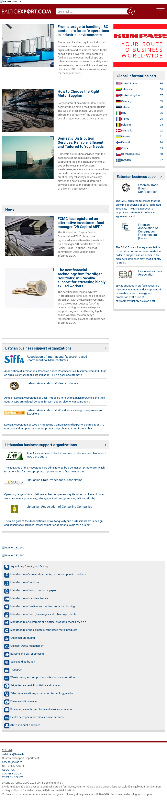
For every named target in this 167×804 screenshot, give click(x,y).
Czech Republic (130, 154)
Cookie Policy (11, 773)
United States (129, 83)
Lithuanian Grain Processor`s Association (54, 480)
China (124, 148)
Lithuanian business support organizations (41, 445)
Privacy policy (12, 777)
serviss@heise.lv (12, 761)
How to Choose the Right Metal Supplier (78, 93)
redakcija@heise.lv (13, 754)
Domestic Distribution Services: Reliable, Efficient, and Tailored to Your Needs (81, 142)
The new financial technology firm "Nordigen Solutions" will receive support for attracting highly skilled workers (81, 278)
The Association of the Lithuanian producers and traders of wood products (67, 455)
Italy (123, 112)
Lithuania (126, 89)
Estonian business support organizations (139, 176)
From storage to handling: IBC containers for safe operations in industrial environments (83, 31)
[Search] (131, 11)
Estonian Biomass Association (150, 273)
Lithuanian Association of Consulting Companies (59, 506)
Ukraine (125, 136)
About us (8, 769)
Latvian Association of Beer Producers (53, 383)
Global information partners (139, 76)
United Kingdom (131, 95)
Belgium (126, 124)
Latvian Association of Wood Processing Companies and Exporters (65, 412)
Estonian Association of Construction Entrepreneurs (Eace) (148, 231)
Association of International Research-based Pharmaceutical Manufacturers (57, 358)
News (9, 209)
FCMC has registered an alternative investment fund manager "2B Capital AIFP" (81, 223)
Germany (126, 101)
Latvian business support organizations (38, 348)
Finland (125, 142)
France (125, 118)
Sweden (126, 159)
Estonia (125, 107)
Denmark (126, 130)
